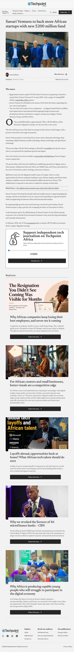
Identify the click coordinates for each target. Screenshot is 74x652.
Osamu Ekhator (14, 75)
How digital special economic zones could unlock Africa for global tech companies (38, 188)
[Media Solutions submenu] (23, 13)
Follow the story (33, 337)
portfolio (48, 148)
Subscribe (63, 12)
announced (31, 223)
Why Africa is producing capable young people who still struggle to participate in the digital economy (36, 590)
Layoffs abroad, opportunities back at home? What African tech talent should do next (37, 457)
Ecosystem (65, 79)
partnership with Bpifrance (44, 156)
